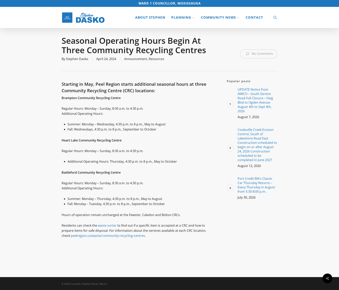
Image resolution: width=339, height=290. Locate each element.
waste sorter (107, 225)
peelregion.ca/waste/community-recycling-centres (108, 235)
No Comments (262, 53)
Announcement (135, 59)
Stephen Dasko (77, 59)
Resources (156, 59)
